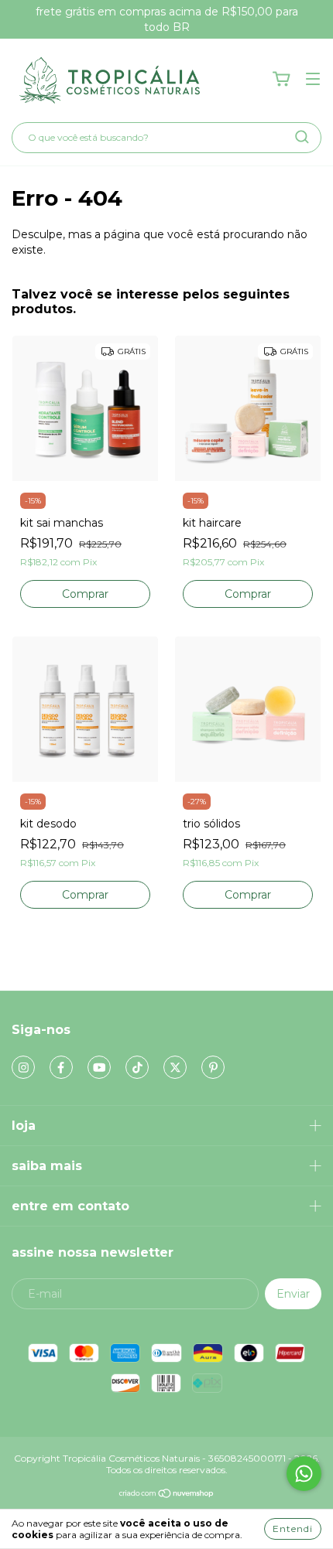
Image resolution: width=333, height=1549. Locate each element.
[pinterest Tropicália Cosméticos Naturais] (213, 1067)
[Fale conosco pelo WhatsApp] (304, 1473)
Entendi (293, 1528)
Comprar (248, 594)
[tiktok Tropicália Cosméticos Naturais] (137, 1067)
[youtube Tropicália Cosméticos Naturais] (99, 1067)
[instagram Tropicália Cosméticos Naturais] (23, 1067)
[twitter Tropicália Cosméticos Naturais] (175, 1067)
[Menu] (313, 80)
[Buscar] (302, 137)
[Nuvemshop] (166, 1495)
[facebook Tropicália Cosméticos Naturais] (61, 1067)
